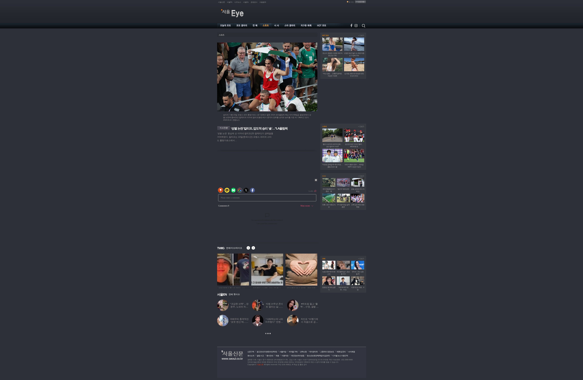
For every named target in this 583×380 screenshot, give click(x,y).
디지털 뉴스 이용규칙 (340, 356)
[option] (233, 269)
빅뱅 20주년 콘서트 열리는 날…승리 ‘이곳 (274, 307)
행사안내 (269, 356)
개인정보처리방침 (297, 356)
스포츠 (221, 35)
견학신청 (303, 352)
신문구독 (250, 352)
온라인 (270, 352)
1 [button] (265, 333)
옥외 (274, 352)
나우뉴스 (237, 2)
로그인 (351, 2)
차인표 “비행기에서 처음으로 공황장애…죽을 (309, 322)
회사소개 (250, 356)
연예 (323, 259)
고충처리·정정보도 (327, 352)
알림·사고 (260, 356)
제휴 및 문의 (341, 352)
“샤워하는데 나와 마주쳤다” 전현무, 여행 (274, 322)
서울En (246, 2)
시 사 (324, 176)
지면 (266, 352)
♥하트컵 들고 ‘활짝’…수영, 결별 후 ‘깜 (309, 307)
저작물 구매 (293, 352)
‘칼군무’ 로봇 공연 (343, 189)
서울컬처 (262, 2)
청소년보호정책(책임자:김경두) (318, 356)
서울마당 (283, 352)
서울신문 (221, 2)
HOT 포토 (325, 35)
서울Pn (229, 2)
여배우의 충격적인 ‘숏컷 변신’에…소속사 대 (239, 322)
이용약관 (285, 356)
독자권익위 (313, 352)
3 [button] (270, 333)
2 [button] (268, 333)
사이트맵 (351, 352)
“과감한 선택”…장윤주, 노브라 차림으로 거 (239, 307)
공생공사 (254, 2)
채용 (277, 356)
